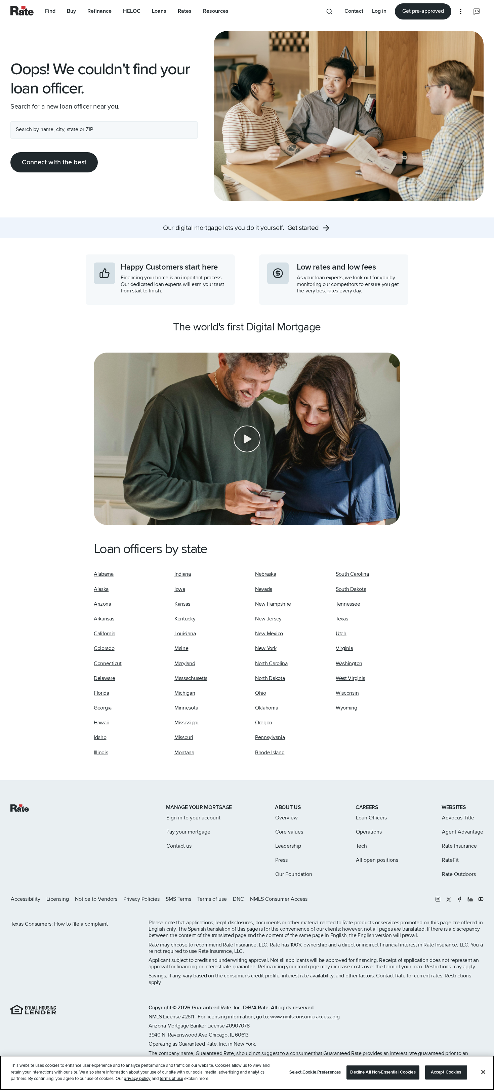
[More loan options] (460, 11)
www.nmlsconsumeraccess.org (305, 1016)
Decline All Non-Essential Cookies (382, 1072)
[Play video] (247, 439)
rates (332, 290)
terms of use (171, 1078)
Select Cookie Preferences (315, 1072)
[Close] (483, 1072)
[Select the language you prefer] (477, 11)
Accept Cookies (446, 1072)
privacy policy (137, 1078)
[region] (247, 1073)
